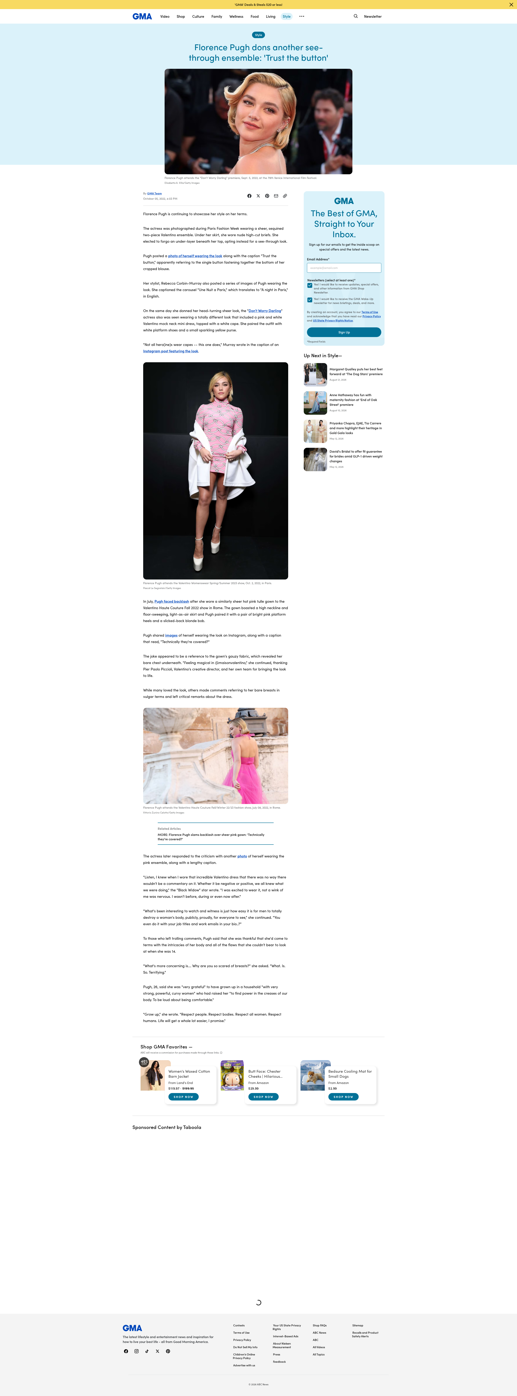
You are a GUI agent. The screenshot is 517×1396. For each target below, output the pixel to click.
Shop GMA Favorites (164, 1046)
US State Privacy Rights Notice (333, 320)
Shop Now (183, 1097)
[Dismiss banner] (511, 4)
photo (242, 855)
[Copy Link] (285, 196)
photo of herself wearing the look (195, 255)
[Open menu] (302, 16)
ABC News (319, 1332)
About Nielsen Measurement (282, 1345)
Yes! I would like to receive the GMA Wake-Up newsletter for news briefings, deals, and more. (344, 301)
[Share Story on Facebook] (249, 196)
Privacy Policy (372, 316)
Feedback (279, 1361)
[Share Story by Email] (276, 196)
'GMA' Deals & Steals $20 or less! (258, 4)
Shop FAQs (320, 1325)
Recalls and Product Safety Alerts (365, 1334)
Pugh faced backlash (171, 601)
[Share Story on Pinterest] (267, 196)
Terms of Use (369, 312)
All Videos (319, 1347)
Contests (239, 1325)
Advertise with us (244, 1365)
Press (276, 1354)
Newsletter (373, 16)
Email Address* (318, 259)
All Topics (319, 1354)
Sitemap (357, 1325)
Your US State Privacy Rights (287, 1327)
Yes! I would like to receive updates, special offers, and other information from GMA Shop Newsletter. (346, 288)
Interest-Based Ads (285, 1336)
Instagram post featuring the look (170, 350)
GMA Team (154, 193)
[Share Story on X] (258, 196)
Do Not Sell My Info (245, 1347)
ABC (315, 1340)
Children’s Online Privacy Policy (244, 1356)
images (171, 635)
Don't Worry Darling (265, 310)
